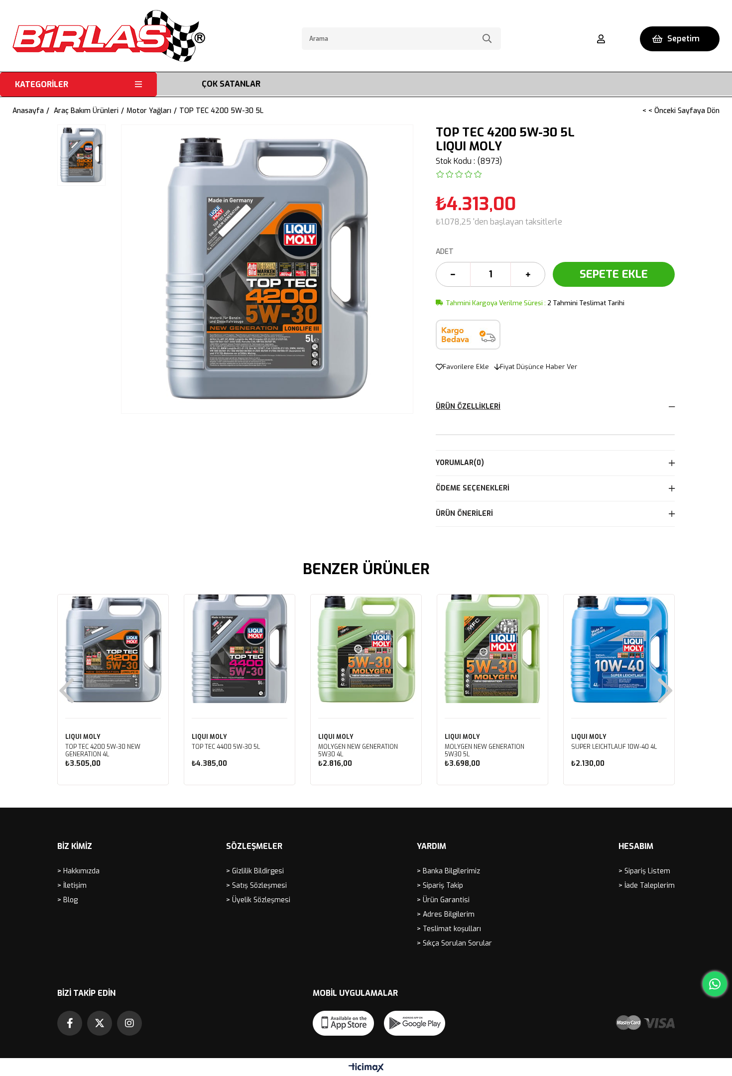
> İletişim (72, 885)
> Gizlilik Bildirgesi (255, 871)
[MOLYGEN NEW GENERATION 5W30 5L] (492, 650)
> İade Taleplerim (646, 885)
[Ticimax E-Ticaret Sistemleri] (366, 1068)
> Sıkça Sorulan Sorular (454, 943)
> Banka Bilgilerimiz (448, 871)
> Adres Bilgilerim (446, 914)
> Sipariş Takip (440, 885)
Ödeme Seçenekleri (472, 488)
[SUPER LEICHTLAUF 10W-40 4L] (619, 650)
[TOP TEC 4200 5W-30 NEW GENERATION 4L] (113, 650)
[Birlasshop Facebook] (69, 1023)
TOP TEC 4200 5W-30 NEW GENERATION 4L (102, 750)
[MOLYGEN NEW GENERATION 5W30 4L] (366, 650)
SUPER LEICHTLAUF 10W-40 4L (614, 747)
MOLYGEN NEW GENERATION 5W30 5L (484, 750)
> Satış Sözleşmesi (256, 885)
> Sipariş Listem (644, 871)
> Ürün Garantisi (443, 900)
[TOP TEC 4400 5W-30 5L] (239, 650)
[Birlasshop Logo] (108, 36)
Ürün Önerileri (464, 513)
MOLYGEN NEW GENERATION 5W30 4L (358, 750)
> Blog (67, 900)
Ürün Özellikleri (468, 406)
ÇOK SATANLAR (231, 84)
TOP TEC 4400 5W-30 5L (226, 747)
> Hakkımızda (78, 871)
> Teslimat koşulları (449, 929)
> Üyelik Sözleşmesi (258, 900)
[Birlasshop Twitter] (99, 1023)
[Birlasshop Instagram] (129, 1023)
